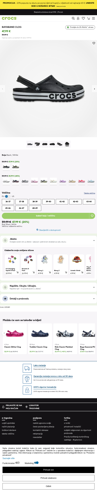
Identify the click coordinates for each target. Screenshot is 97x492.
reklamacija (38, 433)
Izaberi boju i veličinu (45, 215)
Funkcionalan (9, 463)
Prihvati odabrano (48, 478)
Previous (2, 88)
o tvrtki (67, 423)
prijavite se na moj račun (14, 407)
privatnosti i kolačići (72, 426)
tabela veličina (8, 433)
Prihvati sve (48, 470)
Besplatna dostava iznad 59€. (45, 12)
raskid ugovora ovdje (42, 423)
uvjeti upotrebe (8, 423)
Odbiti (48, 486)
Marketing (29, 463)
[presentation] (4, 333)
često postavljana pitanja (43, 426)
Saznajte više (9, 458)
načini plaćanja (8, 426)
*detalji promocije (61, 6)
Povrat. (60, 12)
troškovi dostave (9, 430)
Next (94, 88)
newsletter (37, 437)
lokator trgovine (34, 407)
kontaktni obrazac (40, 430)
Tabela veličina (89, 193)
